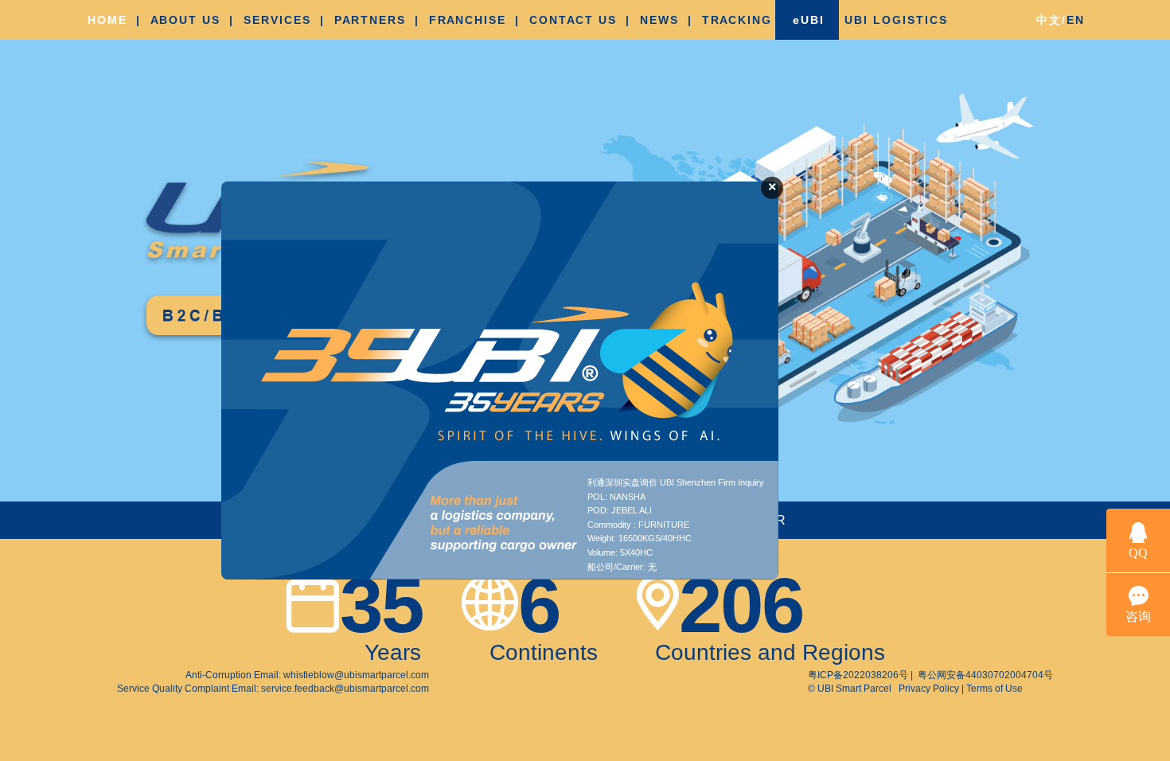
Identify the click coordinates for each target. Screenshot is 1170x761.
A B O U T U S (184, 20)
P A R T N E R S (369, 20)
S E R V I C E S (276, 20)
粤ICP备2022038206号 (859, 675)
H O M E (106, 20)
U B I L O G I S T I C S (895, 20)
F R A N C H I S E (466, 20)
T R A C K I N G (736, 20)
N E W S (658, 20)
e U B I (807, 20)
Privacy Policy (930, 688)
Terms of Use (993, 688)
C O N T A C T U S (571, 20)
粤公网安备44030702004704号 (984, 675)
